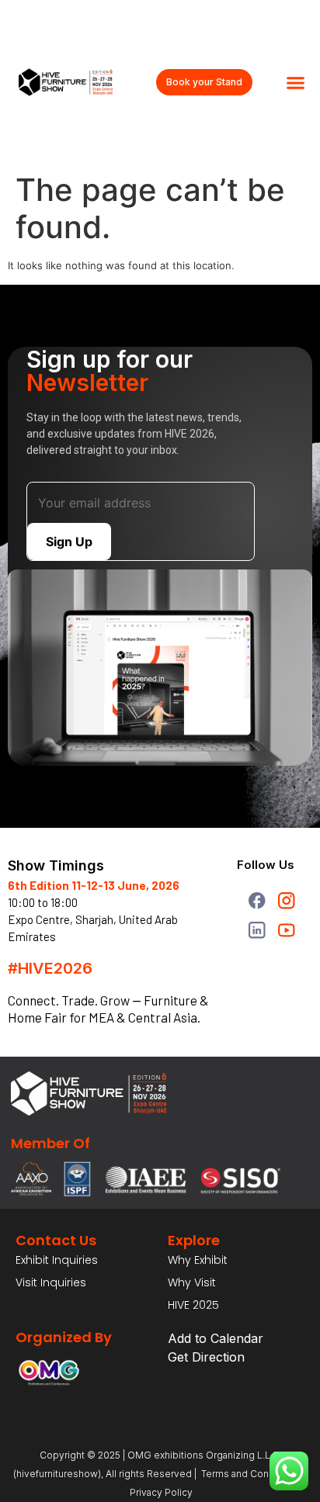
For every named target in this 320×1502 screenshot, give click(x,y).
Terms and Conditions (250, 1474)
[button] (295, 83)
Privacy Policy (160, 1492)
